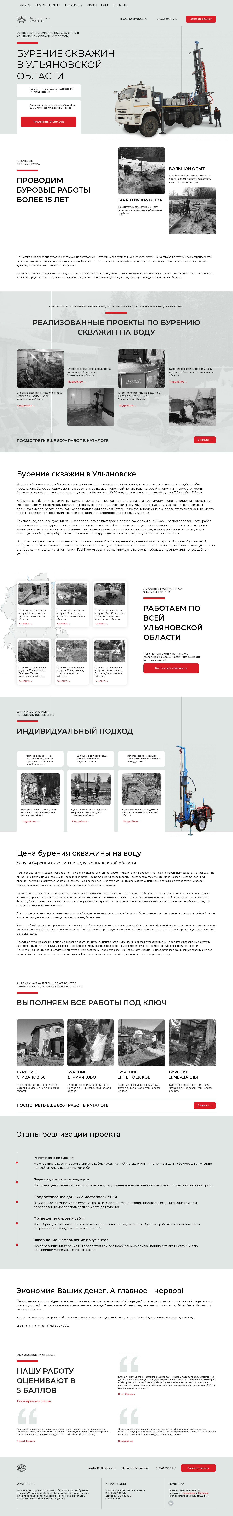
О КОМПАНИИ (73, 5)
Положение (189, 1493)
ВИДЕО (92, 5)
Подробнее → (26, 405)
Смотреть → (25, 623)
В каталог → (205, 439)
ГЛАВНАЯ (25, 5)
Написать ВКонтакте (135, 1468)
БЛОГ (104, 5)
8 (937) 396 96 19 (167, 18)
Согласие (203, 1493)
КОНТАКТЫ (120, 5)
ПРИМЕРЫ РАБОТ (48, 5)
